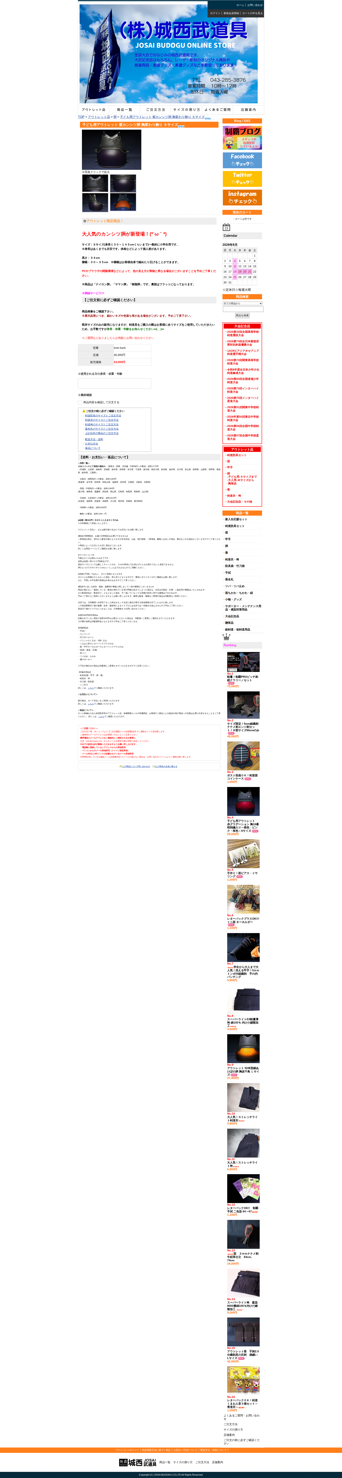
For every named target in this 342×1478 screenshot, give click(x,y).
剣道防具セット (237, 455)
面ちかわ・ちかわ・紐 (239, 592)
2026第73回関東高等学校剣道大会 (243, 361)
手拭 (228, 572)
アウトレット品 (99, 117)
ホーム (240, 5)
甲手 (230, 467)
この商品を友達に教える (166, 766)
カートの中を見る (252, 13)
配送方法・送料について (213, 1450)
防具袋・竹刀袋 (235, 565)
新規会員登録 (231, 13)
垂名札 (229, 579)
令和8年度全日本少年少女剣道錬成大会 (243, 371)
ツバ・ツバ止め (235, 586)
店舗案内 (229, 1434)
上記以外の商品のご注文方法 (102, 433)
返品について (93, 448)
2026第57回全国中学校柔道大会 (243, 437)
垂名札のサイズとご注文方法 (102, 428)
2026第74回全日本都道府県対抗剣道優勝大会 (243, 343)
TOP (81, 117)
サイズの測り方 (233, 1429)
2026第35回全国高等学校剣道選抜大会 (243, 333)
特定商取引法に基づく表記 (156, 1450)
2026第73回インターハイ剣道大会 (243, 390)
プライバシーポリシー (127, 1450)
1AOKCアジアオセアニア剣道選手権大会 (243, 352)
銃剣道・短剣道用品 (237, 629)
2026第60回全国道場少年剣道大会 (243, 380)
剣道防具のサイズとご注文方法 (103, 415)
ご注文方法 (231, 1424)
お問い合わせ (255, 5)
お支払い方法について (185, 1450)
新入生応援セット (236, 519)
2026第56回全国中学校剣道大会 (243, 427)
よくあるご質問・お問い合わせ (242, 1417)
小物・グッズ (233, 599)
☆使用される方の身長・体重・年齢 (100, 373)
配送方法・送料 (94, 439)
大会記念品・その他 (239, 501)
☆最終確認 (85, 394)
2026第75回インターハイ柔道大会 (243, 399)
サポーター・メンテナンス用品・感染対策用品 (243, 608)
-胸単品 (232, 483)
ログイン (215, 13)
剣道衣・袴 (234, 495)
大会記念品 (232, 616)
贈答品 (229, 622)
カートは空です (243, 219)
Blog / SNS (242, 121)
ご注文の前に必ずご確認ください (242, 1441)
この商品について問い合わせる (136, 766)
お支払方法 (91, 443)
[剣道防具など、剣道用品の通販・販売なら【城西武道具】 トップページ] (138, 1462)
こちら (91, 688)
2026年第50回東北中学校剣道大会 (243, 418)
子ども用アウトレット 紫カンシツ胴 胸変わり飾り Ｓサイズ (162, 117)
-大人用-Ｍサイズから (240, 480)
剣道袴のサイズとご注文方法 (102, 424)
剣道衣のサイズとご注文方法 (102, 419)
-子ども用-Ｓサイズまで (242, 476)
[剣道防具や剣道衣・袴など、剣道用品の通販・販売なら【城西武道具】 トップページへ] (169, 100)
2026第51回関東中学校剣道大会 (243, 409)
